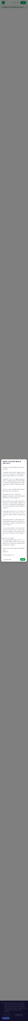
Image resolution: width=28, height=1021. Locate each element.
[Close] (24, 462)
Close (22, 559)
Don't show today (7, 559)
